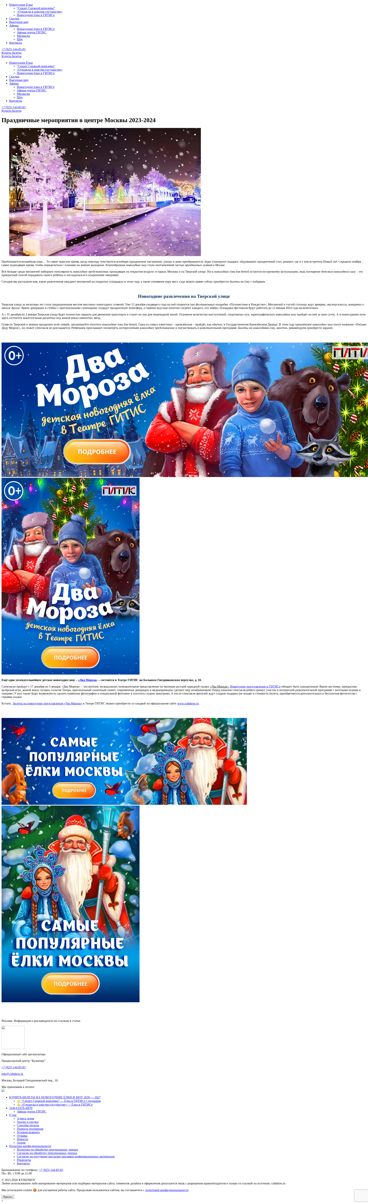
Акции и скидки (28, 1122)
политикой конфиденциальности (166, 1190)
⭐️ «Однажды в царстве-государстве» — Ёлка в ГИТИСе (55, 1104)
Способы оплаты (28, 1125)
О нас (13, 1115)
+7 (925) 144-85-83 (13, 107)
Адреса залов (25, 1118)
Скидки (14, 18)
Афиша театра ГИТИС (31, 32)
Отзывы (22, 1135)
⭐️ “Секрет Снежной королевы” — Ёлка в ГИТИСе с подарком (59, 1101)
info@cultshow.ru (12, 1073)
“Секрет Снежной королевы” (36, 8)
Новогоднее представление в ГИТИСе (255, 686)
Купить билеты (11, 110)
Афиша (14, 25)
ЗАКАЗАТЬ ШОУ (21, 1108)
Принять (8, 1197)
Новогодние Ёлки (21, 4)
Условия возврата (28, 1132)
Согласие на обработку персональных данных (47, 1153)
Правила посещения (30, 1128)
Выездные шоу (19, 22)
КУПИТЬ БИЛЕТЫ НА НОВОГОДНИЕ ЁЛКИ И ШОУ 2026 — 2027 (55, 1097)
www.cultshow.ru (188, 703)
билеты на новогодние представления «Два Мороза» (47, 703)
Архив (21, 1142)
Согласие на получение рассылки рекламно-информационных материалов (66, 1156)
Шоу (20, 39)
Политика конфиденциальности (30, 1146)
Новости (22, 1139)
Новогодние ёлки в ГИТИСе (36, 15)
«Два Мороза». (219, 686)
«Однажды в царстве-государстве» (39, 11)
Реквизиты (24, 1160)
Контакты (15, 42)
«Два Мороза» (88, 680)
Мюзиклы (23, 35)
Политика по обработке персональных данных (47, 1149)
